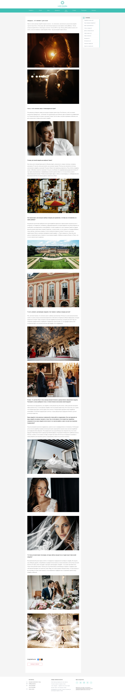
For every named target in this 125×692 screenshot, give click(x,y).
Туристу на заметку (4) (88, 46)
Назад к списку (35, 664)
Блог (66, 10)
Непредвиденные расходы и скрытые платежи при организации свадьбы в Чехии (61, 690)
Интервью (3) (86, 38)
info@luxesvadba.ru (32, 683)
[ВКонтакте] (38, 659)
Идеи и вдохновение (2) (88, 25)
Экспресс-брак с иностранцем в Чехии (58, 687)
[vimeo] (87, 683)
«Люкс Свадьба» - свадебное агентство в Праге (60, 685)
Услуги (40, 10)
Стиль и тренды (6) (88, 28)
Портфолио (83, 10)
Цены (48, 10)
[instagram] (84, 683)
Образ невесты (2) (87, 33)
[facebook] (77, 683)
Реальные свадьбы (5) (88, 43)
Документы (57, 10)
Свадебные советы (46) (88, 20)
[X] (42, 659)
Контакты (94, 10)
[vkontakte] (80, 683)
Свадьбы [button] (31, 10)
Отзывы (74, 10)
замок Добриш (68, 25)
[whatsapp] (91, 683)
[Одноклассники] (40, 659)
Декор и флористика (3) (89, 30)
